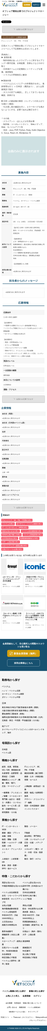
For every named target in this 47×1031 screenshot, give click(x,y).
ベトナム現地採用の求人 (32, 535)
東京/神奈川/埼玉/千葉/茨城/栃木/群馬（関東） (21, 707)
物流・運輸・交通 (9, 839)
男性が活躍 (27, 905)
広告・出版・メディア (33, 842)
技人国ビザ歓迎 (29, 954)
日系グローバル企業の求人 (12, 549)
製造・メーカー (30, 826)
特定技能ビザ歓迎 (30, 957)
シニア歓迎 (27, 898)
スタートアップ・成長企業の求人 (15, 545)
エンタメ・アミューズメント (12, 850)
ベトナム (6, 686)
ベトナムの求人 (8, 524)
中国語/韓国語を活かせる (12, 886)
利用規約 (17, 1003)
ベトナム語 (6, 752)
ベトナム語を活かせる (32, 882)
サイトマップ (33, 1011)
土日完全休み (7, 921)
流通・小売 (6, 845)
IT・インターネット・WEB (11, 828)
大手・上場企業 (29, 934)
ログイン (36, 4)
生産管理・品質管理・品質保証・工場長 (12, 775)
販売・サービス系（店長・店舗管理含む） (11, 807)
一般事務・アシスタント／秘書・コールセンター (12, 794)
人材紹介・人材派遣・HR (11, 860)
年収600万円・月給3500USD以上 (10, 916)
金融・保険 (6, 836)
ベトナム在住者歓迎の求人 (32, 531)
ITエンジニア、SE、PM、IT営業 (32, 768)
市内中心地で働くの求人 (11, 535)
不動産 (27, 832)
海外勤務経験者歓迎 (10, 908)
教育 (26, 845)
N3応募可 (26, 950)
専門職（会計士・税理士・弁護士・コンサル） (12, 801)
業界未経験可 (7, 931)
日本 (4, 703)
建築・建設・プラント (11, 832)
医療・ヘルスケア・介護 (12, 842)
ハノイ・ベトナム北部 (11, 690)
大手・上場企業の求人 (10, 542)
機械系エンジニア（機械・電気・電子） (11, 781)
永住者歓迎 (6, 954)
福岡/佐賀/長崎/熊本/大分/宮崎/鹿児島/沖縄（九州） (23, 717)
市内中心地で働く (30, 895)
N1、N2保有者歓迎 (10, 950)
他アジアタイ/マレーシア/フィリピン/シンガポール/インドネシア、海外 (23, 729)
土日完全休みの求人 (9, 538)
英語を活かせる (8, 882)
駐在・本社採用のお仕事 (33, 908)
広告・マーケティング (11, 786)
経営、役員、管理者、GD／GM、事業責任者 (11, 768)
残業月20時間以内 (9, 924)
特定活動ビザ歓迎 (9, 957)
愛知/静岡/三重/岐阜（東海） (13, 713)
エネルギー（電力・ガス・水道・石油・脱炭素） (33, 852)
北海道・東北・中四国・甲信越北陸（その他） (21, 720)
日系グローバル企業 (10, 947)
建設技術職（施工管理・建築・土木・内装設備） (34, 775)
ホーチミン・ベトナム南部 (13, 693)
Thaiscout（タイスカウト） (23, 1017)
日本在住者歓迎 (29, 892)
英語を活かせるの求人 (10, 531)
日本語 (4, 749)
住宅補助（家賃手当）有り (33, 926)
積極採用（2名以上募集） (10, 936)
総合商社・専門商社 (32, 836)
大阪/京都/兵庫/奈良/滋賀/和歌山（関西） (19, 710)
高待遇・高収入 (29, 911)
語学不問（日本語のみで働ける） (33, 887)
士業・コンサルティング (34, 839)
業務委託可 (27, 947)
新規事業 (26, 941)
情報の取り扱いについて (32, 1003)
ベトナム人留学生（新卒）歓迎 (11, 962)
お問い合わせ (12, 1007)
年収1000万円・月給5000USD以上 (31, 916)
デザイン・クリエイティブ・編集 (34, 801)
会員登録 (27, 4)
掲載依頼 (22, 1007)
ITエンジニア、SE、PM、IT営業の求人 (17, 520)
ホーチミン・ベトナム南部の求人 (29, 524)
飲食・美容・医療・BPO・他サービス (10, 867)
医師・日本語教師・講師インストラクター (34, 807)
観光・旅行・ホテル (32, 858)
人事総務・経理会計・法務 (34, 788)
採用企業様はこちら (23, 662)
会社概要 (9, 1003)
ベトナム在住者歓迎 (10, 892)
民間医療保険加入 (30, 921)
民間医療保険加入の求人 (29, 538)
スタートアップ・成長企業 (12, 943)
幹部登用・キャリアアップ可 (12, 900)
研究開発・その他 (9, 812)
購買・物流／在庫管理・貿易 (34, 794)
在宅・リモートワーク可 (12, 895)
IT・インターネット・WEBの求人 (15, 527)
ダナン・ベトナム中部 (11, 697)
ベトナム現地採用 (9, 911)
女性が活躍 (6, 905)
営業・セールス (30, 779)
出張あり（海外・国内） (33, 931)
